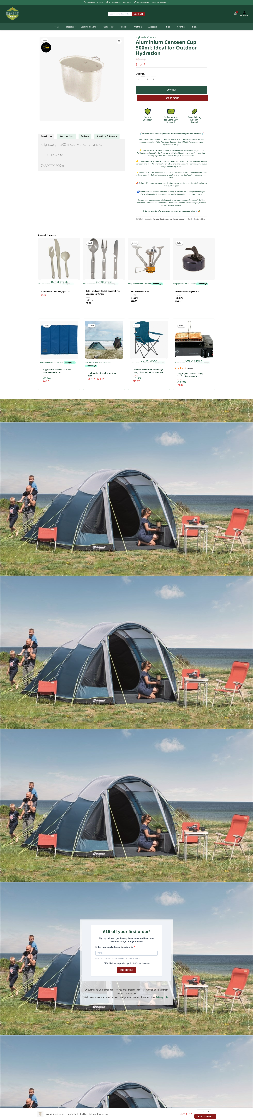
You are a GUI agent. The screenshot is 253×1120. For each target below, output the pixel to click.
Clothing (138, 27)
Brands (195, 27)
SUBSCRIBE (126, 970)
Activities (181, 27)
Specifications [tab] (66, 136)
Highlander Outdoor (146, 37)
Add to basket (172, 98)
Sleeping (70, 27)
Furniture (124, 27)
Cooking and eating (159, 219)
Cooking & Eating (88, 27)
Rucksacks (108, 27)
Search (138, 14)
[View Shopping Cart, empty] (235, 14)
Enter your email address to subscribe (114, 947)
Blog (168, 27)
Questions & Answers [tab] (107, 136)
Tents (57, 27)
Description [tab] (46, 136)
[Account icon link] (244, 14)
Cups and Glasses (172, 219)
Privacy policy (163, 997)
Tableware (182, 219)
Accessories (154, 27)
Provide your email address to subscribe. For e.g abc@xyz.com (117, 958)
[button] (119, 41)
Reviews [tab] (85, 136)
